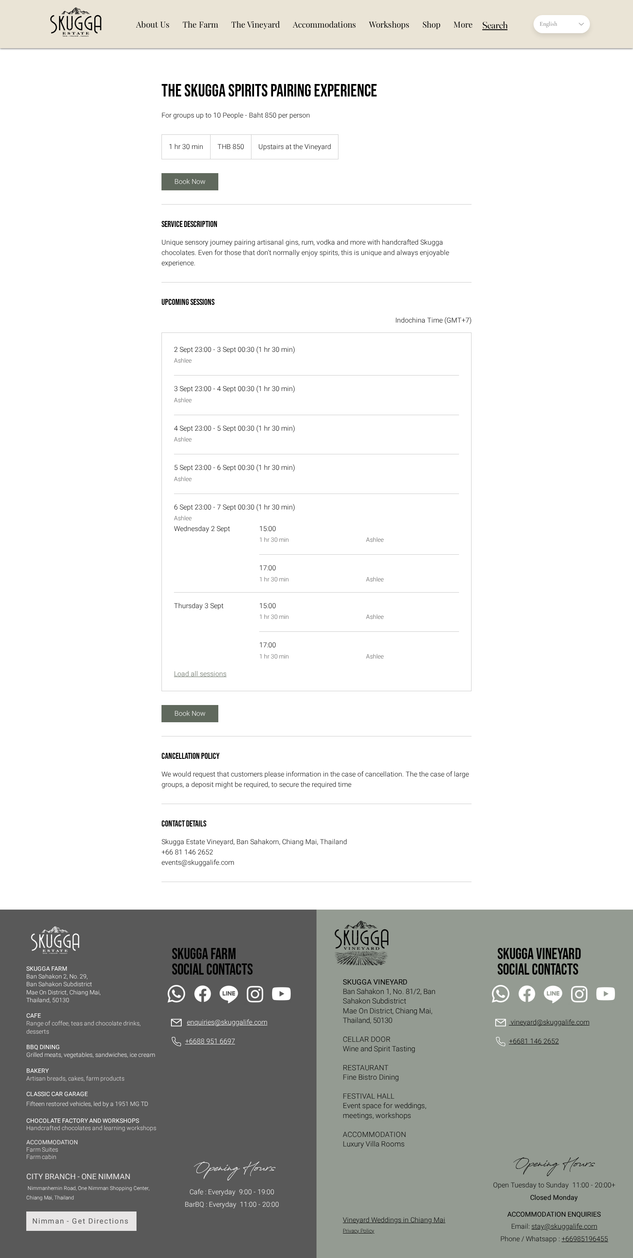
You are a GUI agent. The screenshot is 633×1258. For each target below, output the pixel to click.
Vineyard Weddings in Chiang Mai (394, 1220)
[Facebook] (203, 994)
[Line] (229, 994)
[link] (189, 181)
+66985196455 (585, 1239)
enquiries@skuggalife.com (227, 1022)
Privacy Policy (358, 1231)
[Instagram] (255, 994)
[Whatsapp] (176, 994)
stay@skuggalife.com (564, 1226)
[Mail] (176, 1023)
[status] (433, 320)
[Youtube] (281, 994)
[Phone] (176, 1041)
